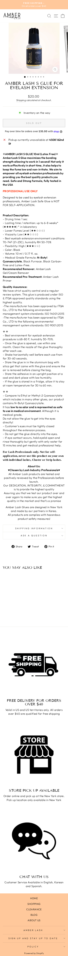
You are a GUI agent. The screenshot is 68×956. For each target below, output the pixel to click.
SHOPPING (33, 903)
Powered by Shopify (34, 953)
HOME (34, 898)
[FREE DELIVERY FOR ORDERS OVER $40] (34, 664)
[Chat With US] (34, 841)
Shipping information (34, 528)
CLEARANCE (34, 909)
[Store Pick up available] (34, 754)
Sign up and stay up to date (33, 938)
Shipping (21, 100)
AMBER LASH (33, 930)
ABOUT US (34, 920)
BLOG (34, 914)
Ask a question (34, 535)
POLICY (33, 946)
